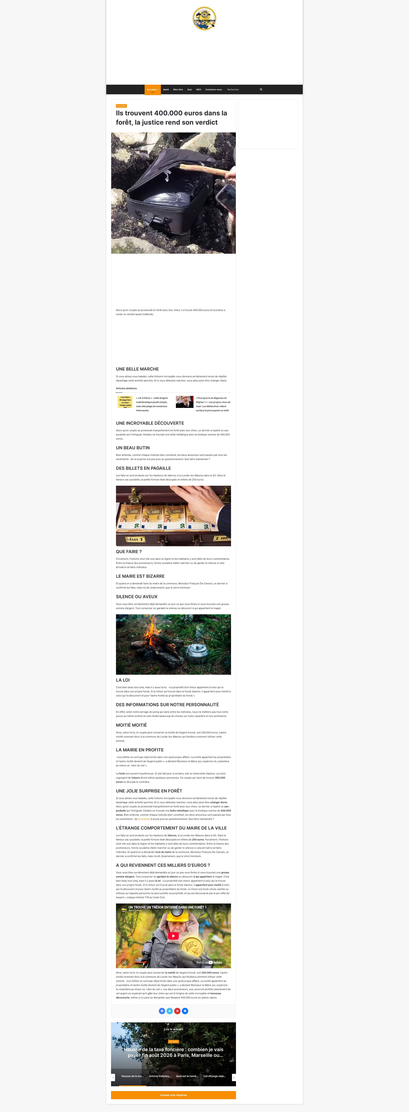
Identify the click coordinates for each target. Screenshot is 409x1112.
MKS (198, 89)
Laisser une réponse (173, 1095)
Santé (166, 89)
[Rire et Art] (204, 18)
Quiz (189, 89)
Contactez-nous (213, 89)
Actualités (152, 89)
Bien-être (178, 89)
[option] (173, 1054)
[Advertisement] (204, 59)
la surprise (144, 818)
